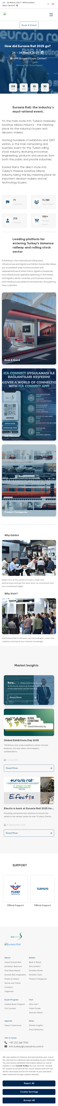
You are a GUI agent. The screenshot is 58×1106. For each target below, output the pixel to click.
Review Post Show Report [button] (28, 65)
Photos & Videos (12, 979)
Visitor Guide (35, 1008)
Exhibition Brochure (13, 966)
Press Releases (36, 1030)
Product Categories (38, 979)
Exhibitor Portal (36, 971)
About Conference (13, 1025)
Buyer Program (12, 1000)
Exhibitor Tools (35, 975)
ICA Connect (10, 1008)
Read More (16, 697)
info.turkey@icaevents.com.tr (26, 1046)
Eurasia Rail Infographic (15, 975)
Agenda (8, 1021)
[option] (15, 891)
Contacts (9, 987)
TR (48, 4)
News (31, 1021)
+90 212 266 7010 (18, 1043)
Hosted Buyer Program (15, 1004)
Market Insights (36, 1025)
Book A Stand (29, 25)
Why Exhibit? (35, 966)
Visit (31, 1000)
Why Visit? (33, 1004)
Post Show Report (12, 971)
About (7, 958)
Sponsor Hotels (36, 1013)
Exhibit (32, 958)
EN (53, 4)
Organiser (9, 991)
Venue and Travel (13, 983)
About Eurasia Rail (13, 962)
